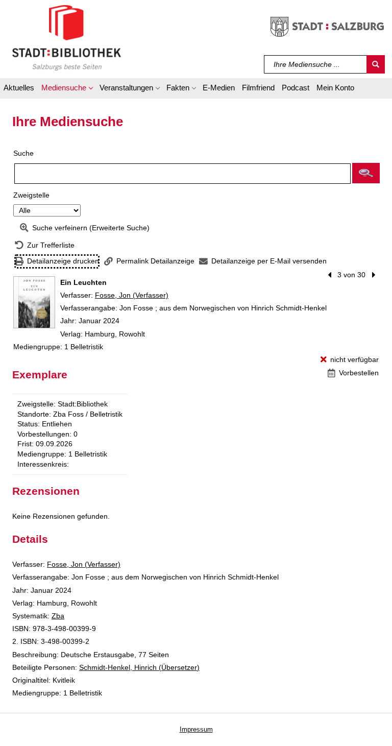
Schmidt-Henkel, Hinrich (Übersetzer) (139, 667)
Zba (58, 616)
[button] (66, 89)
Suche (23, 153)
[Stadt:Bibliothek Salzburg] (66, 37)
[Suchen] (375, 64)
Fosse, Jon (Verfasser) (131, 295)
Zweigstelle (31, 195)
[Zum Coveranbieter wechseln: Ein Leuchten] (34, 302)
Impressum (196, 729)
